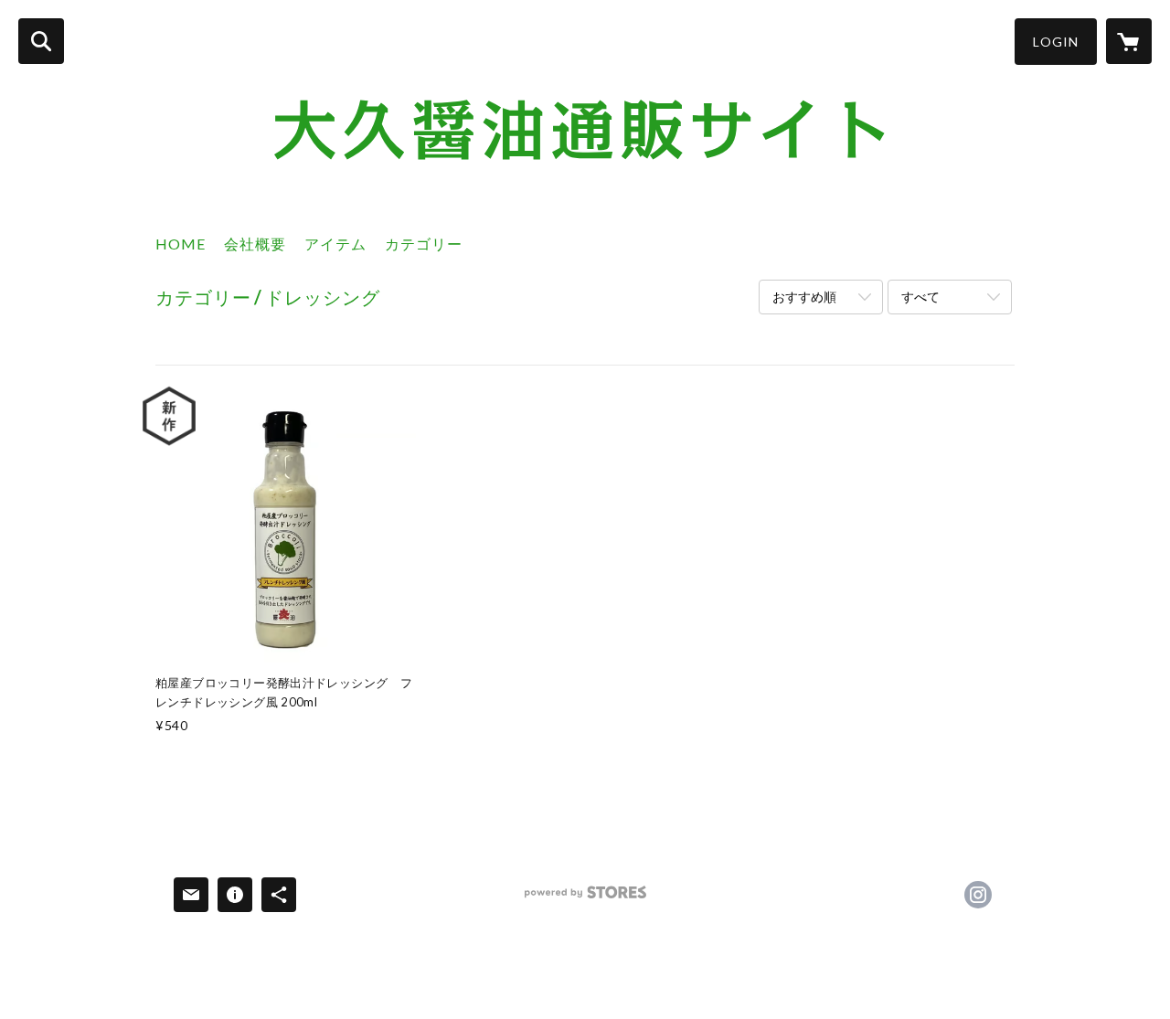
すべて (920, 296)
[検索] (41, 41)
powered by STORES (585, 898)
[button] (1056, 41)
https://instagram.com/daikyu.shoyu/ (978, 894)
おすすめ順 (804, 296)
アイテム (335, 243)
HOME (180, 243)
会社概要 (255, 243)
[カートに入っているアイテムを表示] (1129, 41)
